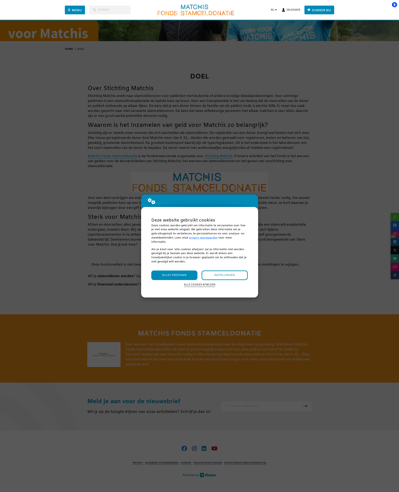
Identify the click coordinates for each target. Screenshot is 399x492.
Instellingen (224, 275)
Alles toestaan (174, 275)
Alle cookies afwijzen (199, 284)
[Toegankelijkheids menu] (394, 4)
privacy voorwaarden (203, 238)
